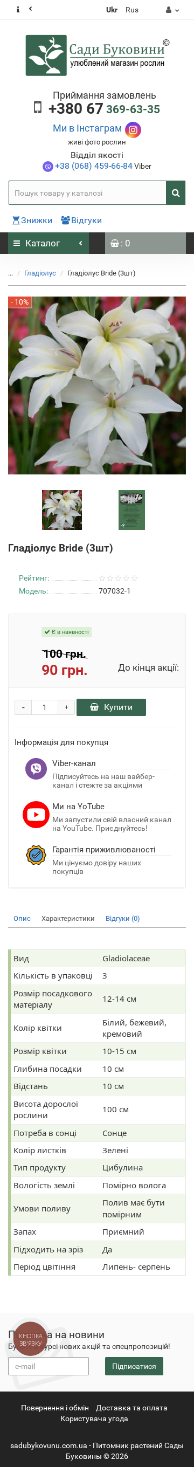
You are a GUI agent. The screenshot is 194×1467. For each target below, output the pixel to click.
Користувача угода (94, 1418)
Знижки (36, 220)
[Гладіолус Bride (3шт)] (62, 509)
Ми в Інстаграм (87, 128)
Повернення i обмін (55, 1407)
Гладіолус (41, 273)
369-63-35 (104, 109)
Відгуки (86, 220)
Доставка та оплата (132, 1407)
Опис (22, 918)
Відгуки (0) (123, 918)
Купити (118, 707)
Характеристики (68, 918)
